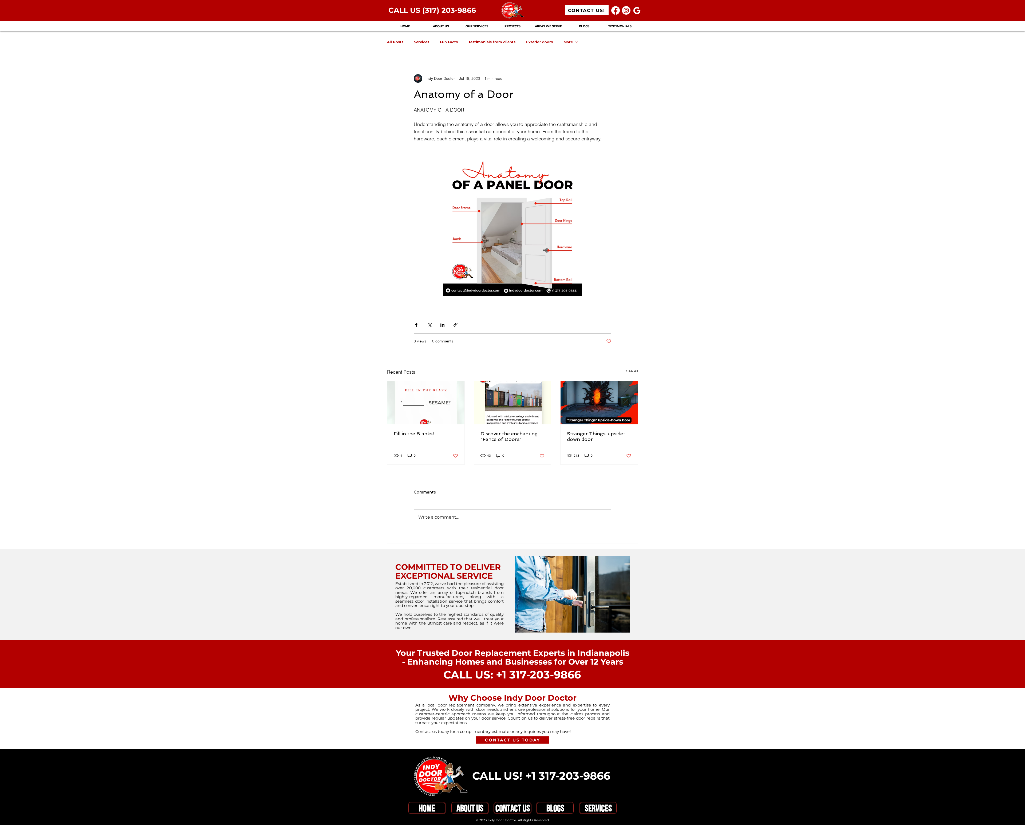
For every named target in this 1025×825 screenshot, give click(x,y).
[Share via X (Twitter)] (429, 324)
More (568, 42)
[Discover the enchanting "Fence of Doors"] (512, 402)
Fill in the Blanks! (414, 433)
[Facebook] (615, 10)
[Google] (637, 10)
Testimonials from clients (491, 42)
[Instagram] (626, 10)
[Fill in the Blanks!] (425, 402)
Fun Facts (449, 42)
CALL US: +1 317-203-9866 (512, 674)
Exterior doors (539, 42)
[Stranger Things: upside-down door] (599, 402)
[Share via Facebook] (416, 324)
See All (632, 371)
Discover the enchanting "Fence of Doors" (509, 436)
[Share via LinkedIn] (442, 324)
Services (421, 42)
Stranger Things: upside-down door (596, 436)
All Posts (395, 42)
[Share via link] (455, 324)
